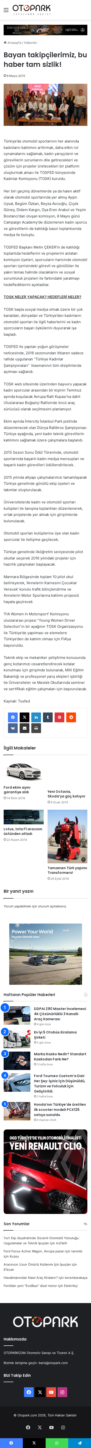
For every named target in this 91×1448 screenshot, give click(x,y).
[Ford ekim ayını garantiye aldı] (24, 771)
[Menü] (6, 11)
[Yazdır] (36, 728)
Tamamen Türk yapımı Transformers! (67, 870)
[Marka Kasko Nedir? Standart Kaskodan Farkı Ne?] (17, 1061)
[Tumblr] (48, 717)
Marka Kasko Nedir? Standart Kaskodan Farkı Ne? (60, 1057)
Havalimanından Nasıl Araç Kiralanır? (31, 1278)
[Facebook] (13, 717)
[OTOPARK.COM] (31, 9)
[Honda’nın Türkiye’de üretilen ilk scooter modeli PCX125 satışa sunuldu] (17, 1111)
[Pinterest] (59, 717)
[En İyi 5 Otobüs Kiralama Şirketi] (17, 1039)
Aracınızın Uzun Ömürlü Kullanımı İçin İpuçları (37, 1264)
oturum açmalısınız (52, 906)
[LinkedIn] (36, 717)
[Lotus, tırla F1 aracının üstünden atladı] (24, 817)
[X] (24, 717)
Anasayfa (14, 43)
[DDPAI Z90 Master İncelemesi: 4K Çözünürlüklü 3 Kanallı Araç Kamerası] (17, 1015)
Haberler (30, 43)
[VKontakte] (13, 728)
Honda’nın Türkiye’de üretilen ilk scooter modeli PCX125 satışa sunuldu (60, 1109)
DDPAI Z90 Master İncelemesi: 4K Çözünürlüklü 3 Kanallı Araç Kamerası (60, 1013)
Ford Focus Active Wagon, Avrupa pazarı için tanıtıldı (43, 1251)
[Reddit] (71, 717)
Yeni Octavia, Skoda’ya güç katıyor (66, 794)
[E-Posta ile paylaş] (24, 728)
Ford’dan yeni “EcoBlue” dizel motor (30, 1286)
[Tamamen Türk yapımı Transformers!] (68, 836)
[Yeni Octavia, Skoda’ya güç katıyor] (68, 773)
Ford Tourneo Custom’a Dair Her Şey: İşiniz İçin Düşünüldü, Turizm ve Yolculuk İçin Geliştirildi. (59, 1083)
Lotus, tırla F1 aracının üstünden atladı (23, 831)
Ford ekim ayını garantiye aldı (17, 790)
